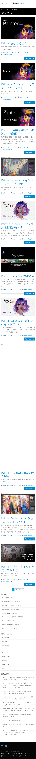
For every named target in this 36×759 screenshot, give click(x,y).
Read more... (29, 58)
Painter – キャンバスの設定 (17, 276)
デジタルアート (24, 52)
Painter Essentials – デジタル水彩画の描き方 (17, 225)
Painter (4, 649)
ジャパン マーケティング (10, 52)
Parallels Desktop (7, 653)
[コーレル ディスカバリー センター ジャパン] (18, 3)
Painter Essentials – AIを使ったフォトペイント (17, 520)
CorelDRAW (5, 637)
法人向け (16, 601)
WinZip (4, 668)
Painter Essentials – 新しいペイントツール (17, 322)
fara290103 (7, 193)
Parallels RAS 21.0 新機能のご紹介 (12, 720)
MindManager (6, 641)
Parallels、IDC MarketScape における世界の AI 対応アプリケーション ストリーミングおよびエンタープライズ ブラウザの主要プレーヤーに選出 (18, 732)
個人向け (11, 601)
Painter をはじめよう (14, 43)
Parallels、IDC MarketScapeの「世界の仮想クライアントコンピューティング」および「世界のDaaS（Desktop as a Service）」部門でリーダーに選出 (19, 685)
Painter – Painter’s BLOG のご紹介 (17, 474)
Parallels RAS (6, 656)
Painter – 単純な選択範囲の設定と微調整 (17, 131)
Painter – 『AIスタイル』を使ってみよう (17, 568)
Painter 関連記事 (7, 54)
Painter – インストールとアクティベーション (18, 86)
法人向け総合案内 (7, 597)
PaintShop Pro (6, 645)
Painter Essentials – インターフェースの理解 (17, 182)
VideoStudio (5, 664)
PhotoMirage (5, 660)
